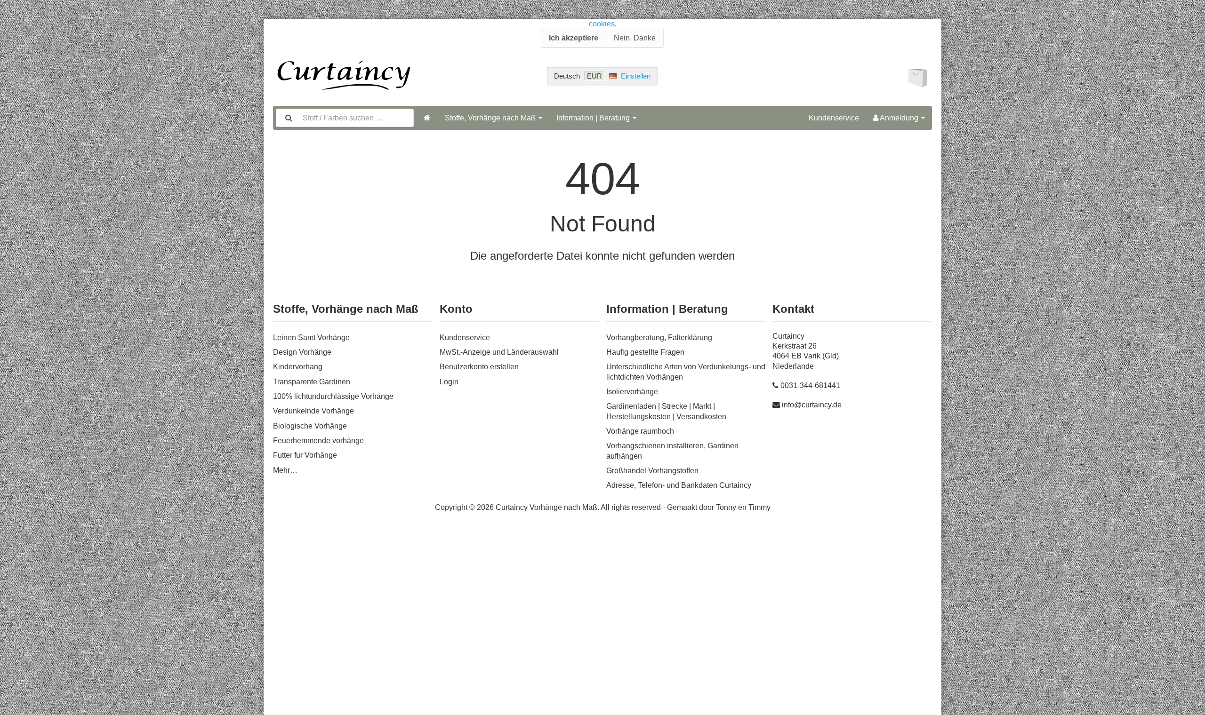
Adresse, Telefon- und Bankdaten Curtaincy (678, 485)
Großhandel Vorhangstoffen (652, 471)
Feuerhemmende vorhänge (318, 441)
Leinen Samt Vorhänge (311, 338)
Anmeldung (899, 118)
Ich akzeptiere (573, 38)
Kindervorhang (297, 367)
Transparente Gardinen (311, 382)
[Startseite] (427, 118)
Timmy (759, 507)
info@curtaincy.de (812, 405)
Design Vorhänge (302, 352)
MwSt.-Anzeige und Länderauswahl (499, 352)
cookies (602, 24)
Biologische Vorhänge (310, 426)
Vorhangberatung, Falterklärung (659, 338)
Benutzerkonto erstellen (479, 367)
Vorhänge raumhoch (640, 431)
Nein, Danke (635, 38)
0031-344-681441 (810, 385)
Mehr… (285, 470)
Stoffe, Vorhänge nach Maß (491, 118)
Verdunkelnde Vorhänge (313, 411)
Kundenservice (834, 118)
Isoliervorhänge (632, 392)
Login (449, 382)
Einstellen (636, 76)
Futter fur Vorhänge (305, 455)
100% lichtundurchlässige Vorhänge (333, 396)
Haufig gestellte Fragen (645, 352)
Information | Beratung (594, 118)
